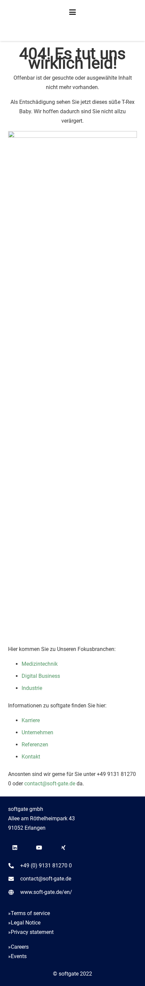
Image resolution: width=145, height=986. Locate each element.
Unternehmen (37, 732)
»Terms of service (29, 913)
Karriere (31, 720)
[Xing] (63, 847)
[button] (72, 12)
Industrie (32, 688)
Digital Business (41, 676)
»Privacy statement (31, 932)
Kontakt (31, 756)
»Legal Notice (24, 922)
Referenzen (35, 744)
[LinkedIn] (15, 847)
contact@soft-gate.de (49, 783)
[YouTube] (39, 847)
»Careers (18, 947)
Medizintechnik (40, 664)
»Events (17, 956)
